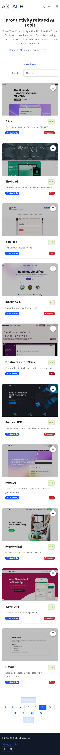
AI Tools (24, 50)
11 (15, 713)
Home (12, 50)
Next (28, 720)
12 (23, 713)
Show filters (30, 64)
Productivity (12, 133)
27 (41, 713)
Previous (28, 700)
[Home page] (13, 6)
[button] (57, 7)
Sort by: (16, 73)
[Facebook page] (4, 748)
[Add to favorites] (53, 88)
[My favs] (44, 6)
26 (32, 713)
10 (50, 707)
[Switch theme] (49, 7)
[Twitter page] (11, 748)
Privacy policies (10, 744)
